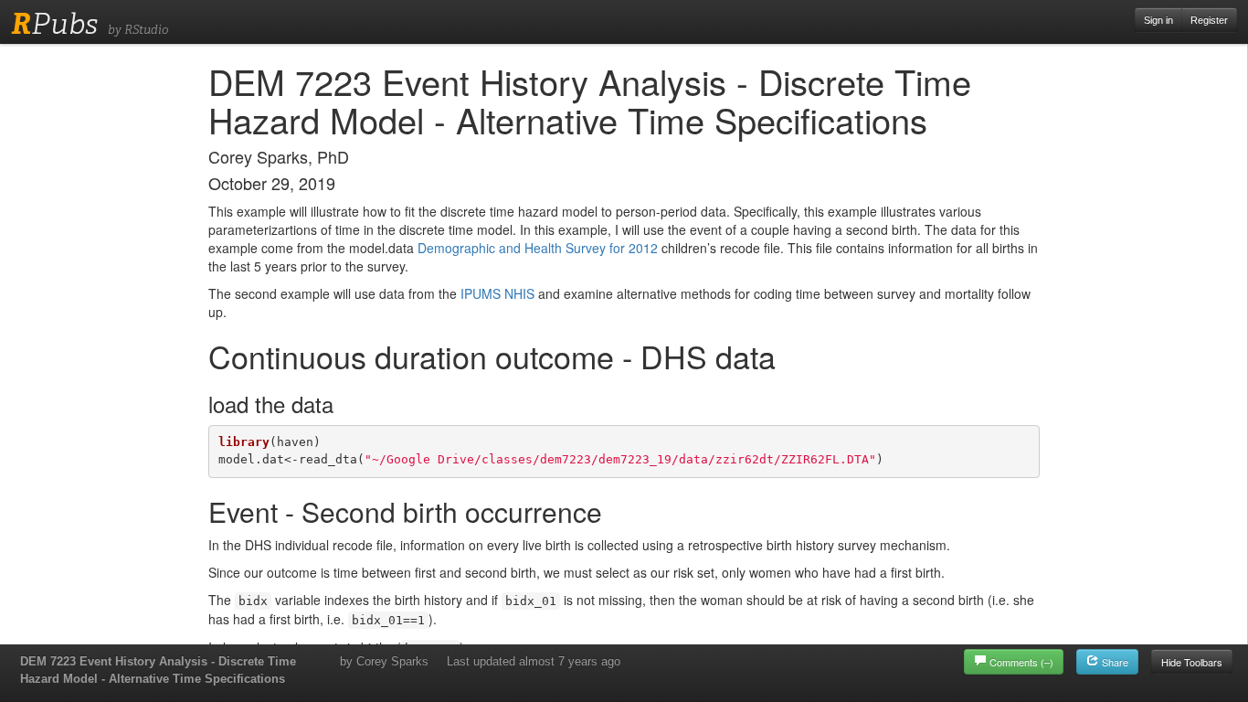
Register (1209, 20)
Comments (1021, 661)
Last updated (533, 661)
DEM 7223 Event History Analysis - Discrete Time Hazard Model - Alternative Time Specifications (158, 670)
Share (1113, 661)
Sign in (1158, 20)
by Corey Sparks (384, 661)
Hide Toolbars (1191, 661)
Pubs (54, 24)
